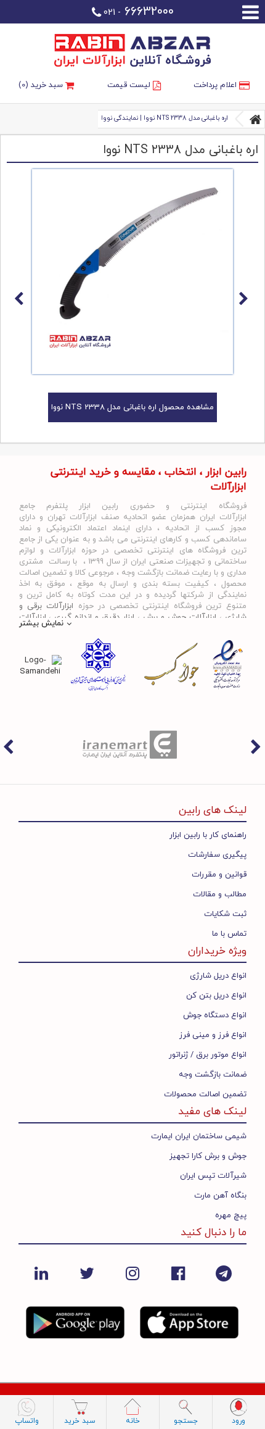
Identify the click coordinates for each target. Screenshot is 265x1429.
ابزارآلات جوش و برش (179, 617)
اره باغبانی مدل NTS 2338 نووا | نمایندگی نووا (164, 118)
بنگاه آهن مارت (220, 1195)
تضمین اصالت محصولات (205, 1094)
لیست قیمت (130, 85)
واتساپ (27, 1421)
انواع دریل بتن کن (216, 995)
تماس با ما (229, 933)
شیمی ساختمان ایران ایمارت (199, 1136)
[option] (132, 744)
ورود (238, 1421)
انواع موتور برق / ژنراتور (208, 1054)
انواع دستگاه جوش (215, 1015)
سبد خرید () (41, 85)
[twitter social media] (87, 1273)
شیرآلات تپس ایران (213, 1175)
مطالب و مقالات (220, 894)
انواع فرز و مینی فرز (213, 1035)
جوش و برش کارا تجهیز (208, 1156)
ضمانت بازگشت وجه (213, 1074)
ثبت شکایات (225, 914)
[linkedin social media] (41, 1273)
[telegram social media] (224, 1273)
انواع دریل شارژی (218, 975)
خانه (133, 1421)
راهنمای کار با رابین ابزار (208, 835)
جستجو (186, 1421)
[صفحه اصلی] (256, 119)
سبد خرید (80, 1421)
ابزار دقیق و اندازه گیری (94, 617)
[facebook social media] (178, 1273)
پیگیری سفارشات (217, 854)
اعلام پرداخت (216, 85)
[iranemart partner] (132, 744)
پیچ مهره (231, 1215)
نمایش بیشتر (41, 623)
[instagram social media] (132, 1273)
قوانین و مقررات (219, 874)
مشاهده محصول (132, 407)
